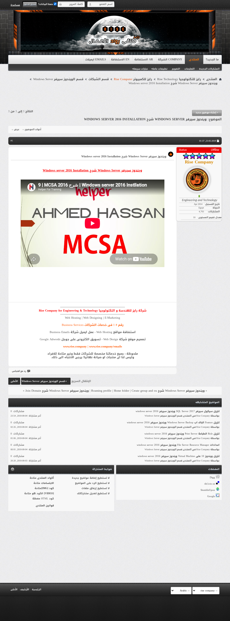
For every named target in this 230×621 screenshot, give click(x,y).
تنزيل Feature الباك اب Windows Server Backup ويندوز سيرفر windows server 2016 (173, 422)
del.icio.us (209, 483)
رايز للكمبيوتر (133, 79)
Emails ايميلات (95, 59)
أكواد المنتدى (45, 478)
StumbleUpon (208, 490)
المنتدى (194, 59)
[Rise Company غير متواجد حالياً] (199, 178)
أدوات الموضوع (33, 129)
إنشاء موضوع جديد (207, 112)
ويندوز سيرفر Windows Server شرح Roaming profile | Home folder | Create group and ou (148, 390)
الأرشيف (24, 589)
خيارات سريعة (140, 69)
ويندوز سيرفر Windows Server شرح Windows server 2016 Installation (145, 119)
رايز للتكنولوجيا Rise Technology (179, 79)
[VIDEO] (49, 493)
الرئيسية (36, 589)
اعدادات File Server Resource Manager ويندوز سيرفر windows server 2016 (178, 445)
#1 (12, 140)
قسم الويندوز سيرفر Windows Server (58, 79)
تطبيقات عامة (159, 69)
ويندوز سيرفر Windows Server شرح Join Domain (57, 390)
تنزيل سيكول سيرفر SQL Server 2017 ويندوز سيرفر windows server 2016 (177, 411)
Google (211, 496)
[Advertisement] (115, 98)
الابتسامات (47, 483)
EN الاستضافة (120, 59)
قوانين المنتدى (45, 505)
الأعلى (14, 381)
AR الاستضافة (143, 59)
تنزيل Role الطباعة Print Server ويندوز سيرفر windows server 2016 (181, 433)
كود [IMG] (47, 488)
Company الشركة (170, 59)
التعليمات (189, 69)
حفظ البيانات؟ (46, 4)
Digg (212, 477)
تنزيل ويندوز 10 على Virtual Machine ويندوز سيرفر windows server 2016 (178, 456)
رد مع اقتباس (19, 371)
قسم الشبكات (98, 79)
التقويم (176, 69)
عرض (16, 129)
